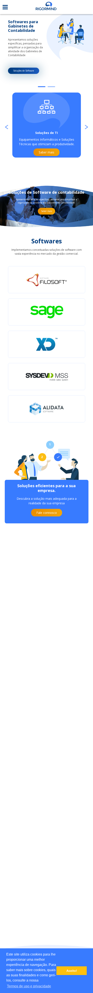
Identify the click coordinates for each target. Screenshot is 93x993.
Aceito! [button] (71, 970)
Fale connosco (46, 513)
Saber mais (46, 211)
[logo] (46, 7)
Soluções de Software (23, 70)
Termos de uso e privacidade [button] (29, 986)
